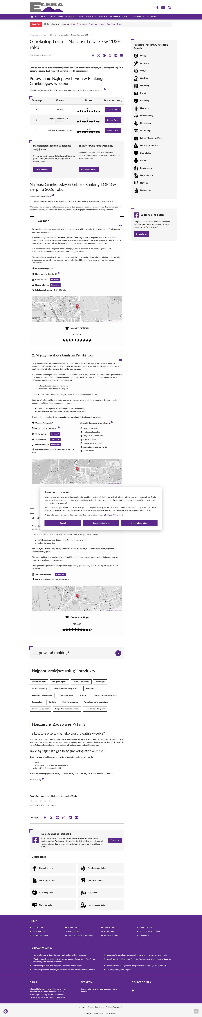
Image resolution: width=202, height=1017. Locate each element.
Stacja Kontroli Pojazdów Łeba (80, 935)
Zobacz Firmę (113, 110)
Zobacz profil (55, 279)
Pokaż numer (55, 285)
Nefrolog (144, 183)
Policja (52, 17)
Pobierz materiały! (88, 170)
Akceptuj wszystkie (139, 523)
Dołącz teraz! (141, 234)
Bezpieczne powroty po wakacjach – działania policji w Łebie (57, 966)
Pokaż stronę (55, 439)
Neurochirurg (146, 175)
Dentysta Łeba (38, 927)
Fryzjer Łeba (109, 931)
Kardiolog (144, 101)
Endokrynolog (146, 116)
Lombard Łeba (109, 927)
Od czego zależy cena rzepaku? (119, 970)
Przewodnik (152, 17)
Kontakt (84, 992)
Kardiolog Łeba (46, 893)
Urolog (143, 56)
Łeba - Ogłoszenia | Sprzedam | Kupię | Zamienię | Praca (96, 24)
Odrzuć (63, 523)
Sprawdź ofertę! (42, 170)
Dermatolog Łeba (47, 880)
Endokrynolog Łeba (97, 868)
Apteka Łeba (73, 927)
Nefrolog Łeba (45, 905)
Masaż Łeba (93, 893)
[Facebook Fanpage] (157, 8)
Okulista (144, 78)
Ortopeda (144, 63)
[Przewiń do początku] (196, 1011)
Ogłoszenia (70, 17)
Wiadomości (41, 17)
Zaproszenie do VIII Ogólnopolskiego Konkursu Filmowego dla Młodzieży (136, 966)
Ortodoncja (145, 131)
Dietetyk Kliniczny (149, 146)
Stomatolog (145, 153)
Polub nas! (115, 840)
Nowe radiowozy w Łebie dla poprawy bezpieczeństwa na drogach (60, 955)
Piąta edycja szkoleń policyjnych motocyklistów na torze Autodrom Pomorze (64, 970)
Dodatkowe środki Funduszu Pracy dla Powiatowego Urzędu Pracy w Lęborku (139, 959)
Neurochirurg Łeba (96, 905)
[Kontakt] (163, 8)
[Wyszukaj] (169, 7)
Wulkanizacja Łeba (40, 935)
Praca (80, 17)
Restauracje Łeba (111, 935)
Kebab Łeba (144, 935)
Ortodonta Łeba (95, 880)
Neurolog (144, 86)
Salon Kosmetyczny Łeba (150, 931)
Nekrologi (103, 17)
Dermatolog (145, 123)
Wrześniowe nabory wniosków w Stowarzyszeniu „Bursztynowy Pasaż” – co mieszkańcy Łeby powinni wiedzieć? (64, 960)
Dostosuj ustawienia (101, 523)
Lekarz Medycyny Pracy (151, 138)
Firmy (60, 17)
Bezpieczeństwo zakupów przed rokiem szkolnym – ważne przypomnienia (137, 955)
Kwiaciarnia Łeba (146, 927)
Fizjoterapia (145, 190)
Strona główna (35, 35)
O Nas (90, 1007)
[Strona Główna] (32, 16)
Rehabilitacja (146, 168)
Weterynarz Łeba (39, 931)
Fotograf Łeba (73, 931)
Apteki (143, 160)
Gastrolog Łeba (46, 868)
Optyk (143, 71)
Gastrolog (144, 108)
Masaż (143, 93)
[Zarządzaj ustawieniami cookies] (6, 1011)
